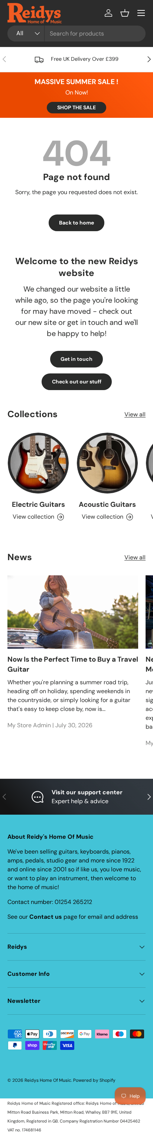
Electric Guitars (38, 504)
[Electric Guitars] (38, 463)
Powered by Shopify (94, 1080)
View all (135, 414)
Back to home (76, 222)
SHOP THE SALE (76, 107)
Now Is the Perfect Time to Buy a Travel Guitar (72, 664)
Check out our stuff (76, 381)
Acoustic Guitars (107, 504)
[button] (125, 13)
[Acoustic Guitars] (107, 463)
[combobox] (76, 33)
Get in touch (76, 359)
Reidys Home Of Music (48, 1080)
